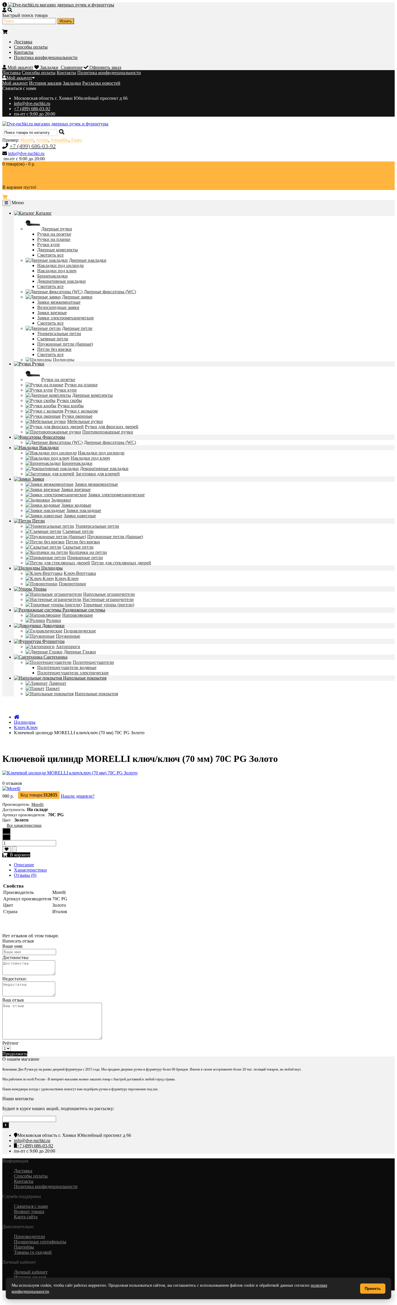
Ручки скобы (69, 400)
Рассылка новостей (101, 83)
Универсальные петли (59, 333)
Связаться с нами (31, 1206)
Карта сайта (25, 1216)
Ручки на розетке (54, 234)
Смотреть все (50, 255)
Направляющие (77, 615)
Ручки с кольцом (81, 410)
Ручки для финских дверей (111, 426)
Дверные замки (77, 296)
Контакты (23, 52)
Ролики (53, 620)
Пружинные (68, 636)
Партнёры (24, 1246)
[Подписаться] (5, 1125)
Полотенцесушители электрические (73, 672)
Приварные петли (85, 557)
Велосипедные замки (58, 307)
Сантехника (54, 657)
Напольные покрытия (84, 677)
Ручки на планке (53, 239)
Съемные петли (52, 338)
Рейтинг (10, 1043)
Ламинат (57, 683)
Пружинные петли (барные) (65, 344)
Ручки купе (48, 244)
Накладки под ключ (56, 270)
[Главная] (16, 716)
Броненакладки (52, 275)
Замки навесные (80, 515)
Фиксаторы (53, 437)
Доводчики (53, 625)
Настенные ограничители (108, 599)
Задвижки (61, 499)
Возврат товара (29, 1211)
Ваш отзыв (13, 1000)
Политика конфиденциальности (46, 57)
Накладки (48, 447)
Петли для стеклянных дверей (121, 562)
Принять (373, 1288)
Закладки (72, 83)
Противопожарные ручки (107, 431)
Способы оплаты (31, 47)
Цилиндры (63, 359)
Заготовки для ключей (98, 473)
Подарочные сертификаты (40, 1241)
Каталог (43, 213)
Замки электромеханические (65, 317)
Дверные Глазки (80, 651)
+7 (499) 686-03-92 (32, 108)
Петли (38, 520)
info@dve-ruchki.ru (32, 103)
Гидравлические (80, 630)
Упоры (39, 588)
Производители (29, 1236)
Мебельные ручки (85, 421)
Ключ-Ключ (66, 578)
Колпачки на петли (88, 552)
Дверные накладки (87, 260)
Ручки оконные (77, 416)
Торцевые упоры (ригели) (108, 604)
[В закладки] (6, 849)
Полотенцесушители (93, 662)
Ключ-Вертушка (80, 573)
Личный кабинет (31, 1272)
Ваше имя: (12, 946)
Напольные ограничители (109, 594)
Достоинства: (15, 957)
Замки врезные (52, 312)
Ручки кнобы (71, 405)
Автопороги (68, 646)
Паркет (53, 688)
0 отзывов (12, 783)
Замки (37, 479)
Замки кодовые (76, 505)
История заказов (45, 83)
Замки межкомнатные (59, 302)
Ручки (37, 363)
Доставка (23, 41)
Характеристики (30, 869)
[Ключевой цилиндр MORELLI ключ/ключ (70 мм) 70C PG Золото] (69, 772)
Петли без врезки (54, 349)
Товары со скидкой (33, 1252)
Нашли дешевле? (77, 796)
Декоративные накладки (61, 281)
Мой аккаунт (19, 77)
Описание (24, 864)
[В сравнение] (14, 849)
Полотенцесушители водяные (66, 667)
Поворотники (72, 583)
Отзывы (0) (25, 875)
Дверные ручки (56, 228)
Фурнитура (53, 641)
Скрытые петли (78, 547)
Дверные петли (77, 328)
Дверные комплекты (57, 249)
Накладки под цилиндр (60, 265)
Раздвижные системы (83, 609)
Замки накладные (83, 510)
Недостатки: (14, 978)
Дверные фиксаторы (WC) (110, 291)
